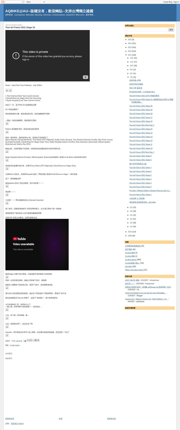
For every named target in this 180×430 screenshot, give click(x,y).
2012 (130, 51)
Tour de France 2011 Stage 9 (140, 156)
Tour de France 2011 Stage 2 (140, 187)
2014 (130, 43)
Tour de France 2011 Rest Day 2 (141, 125)
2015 (130, 40)
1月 (131, 227)
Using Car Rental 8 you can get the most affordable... (145, 293)
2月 (131, 223)
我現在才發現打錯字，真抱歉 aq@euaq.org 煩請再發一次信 (148, 287)
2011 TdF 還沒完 (135, 88)
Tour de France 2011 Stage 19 (140, 110)
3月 (131, 219)
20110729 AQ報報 (136, 84)
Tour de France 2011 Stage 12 (140, 141)
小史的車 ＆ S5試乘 (137, 198)
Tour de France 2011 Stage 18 (140, 114)
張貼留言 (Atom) (17, 424)
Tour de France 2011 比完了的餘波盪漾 (144, 96)
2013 (130, 47)
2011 (130, 55)
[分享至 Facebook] (35, 340)
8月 (131, 73)
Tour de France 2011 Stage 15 (140, 129)
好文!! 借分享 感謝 (132, 280)
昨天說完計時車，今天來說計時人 (142, 92)
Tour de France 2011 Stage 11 (140, 144)
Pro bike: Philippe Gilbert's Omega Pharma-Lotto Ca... (150, 191)
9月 (131, 70)
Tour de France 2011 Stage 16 (140, 121)
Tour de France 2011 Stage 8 (140, 160)
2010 (130, 232)
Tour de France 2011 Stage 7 (140, 168)
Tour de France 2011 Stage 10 (140, 148)
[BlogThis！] (30, 340)
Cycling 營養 (130, 256)
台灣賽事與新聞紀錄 (133, 246)
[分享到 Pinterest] (38, 340)
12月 (132, 58)
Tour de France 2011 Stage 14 (140, 133)
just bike (128, 266)
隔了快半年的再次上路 (138, 164)
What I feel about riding (134, 270)
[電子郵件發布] (24, 341)
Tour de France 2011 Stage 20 (140, 106)
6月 (131, 207)
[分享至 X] (33, 340)
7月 (131, 77)
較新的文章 (9, 419)
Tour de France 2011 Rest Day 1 (141, 152)
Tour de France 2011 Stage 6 (140, 171)
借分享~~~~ (130, 284)
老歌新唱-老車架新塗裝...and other (142, 202)
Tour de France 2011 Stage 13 (140, 137)
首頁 (60, 419)
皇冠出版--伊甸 (135, 80)
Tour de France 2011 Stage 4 (140, 179)
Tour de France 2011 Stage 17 (140, 118)
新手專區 (128, 249)
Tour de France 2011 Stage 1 (140, 195)
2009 (130, 236)
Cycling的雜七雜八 (132, 263)
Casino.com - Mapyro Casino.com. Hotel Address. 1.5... (146, 299)
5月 (131, 211)
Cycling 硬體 (130, 253)
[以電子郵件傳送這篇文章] (28, 340)
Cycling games (15, 345)
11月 (132, 62)
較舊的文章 (111, 419)
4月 (131, 215)
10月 (132, 66)
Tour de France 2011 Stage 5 (140, 175)
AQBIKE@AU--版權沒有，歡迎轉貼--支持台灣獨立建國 (49, 11)
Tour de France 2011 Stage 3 (140, 183)
